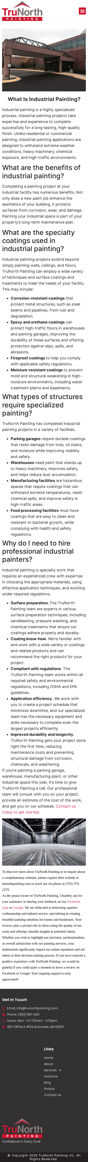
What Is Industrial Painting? (44, 99)
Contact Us (52, 1095)
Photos (49, 1089)
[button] (82, 11)
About (48, 1064)
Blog (47, 1082)
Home (48, 1058)
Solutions (51, 1076)
